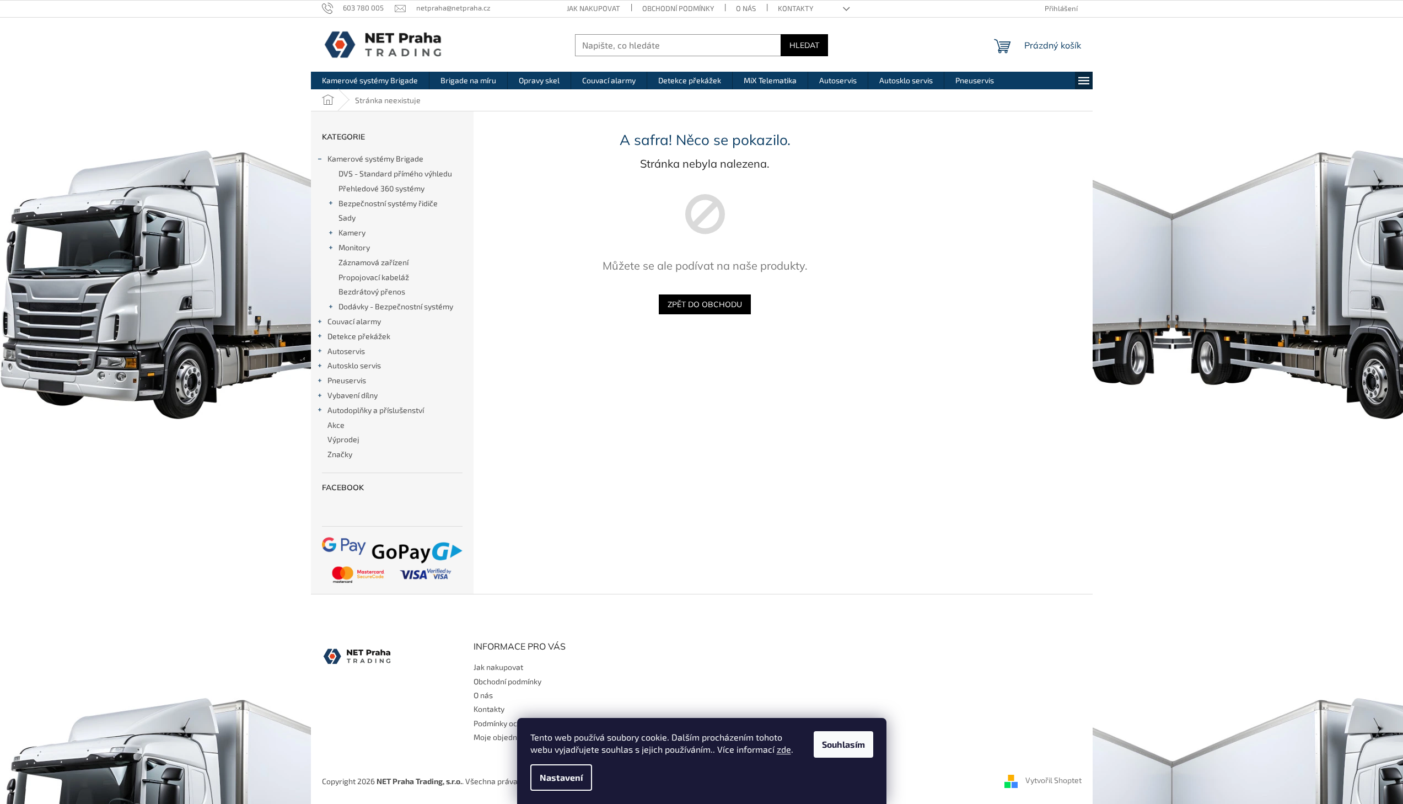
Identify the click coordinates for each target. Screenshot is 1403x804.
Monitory (354, 247)
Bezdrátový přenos (371, 291)
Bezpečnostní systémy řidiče (388, 203)
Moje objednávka (504, 737)
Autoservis (346, 351)
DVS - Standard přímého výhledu (395, 173)
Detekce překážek (358, 336)
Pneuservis (346, 380)
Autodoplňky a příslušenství (375, 410)
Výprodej (343, 439)
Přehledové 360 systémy (381, 188)
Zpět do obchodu (705, 304)
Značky (339, 454)
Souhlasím (843, 744)
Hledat (804, 45)
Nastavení (561, 777)
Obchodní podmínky (678, 8)
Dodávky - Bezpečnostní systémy (395, 306)
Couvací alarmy (354, 321)
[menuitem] (370, 80)
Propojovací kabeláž (373, 277)
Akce (336, 425)
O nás (746, 8)
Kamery (351, 232)
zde (784, 749)
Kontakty (795, 8)
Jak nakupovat (593, 8)
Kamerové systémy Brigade (375, 158)
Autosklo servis (354, 365)
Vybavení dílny (352, 395)
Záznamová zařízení (373, 262)
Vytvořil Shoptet (1053, 780)
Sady (347, 217)
